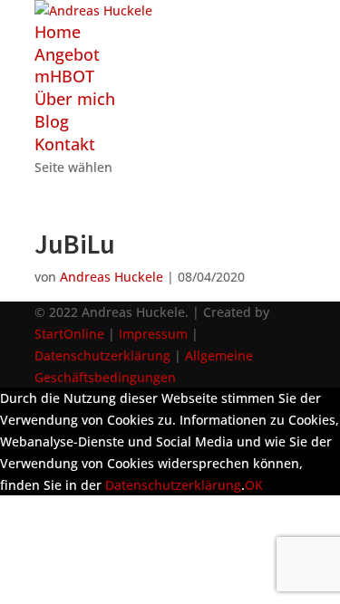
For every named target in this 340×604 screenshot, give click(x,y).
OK (254, 485)
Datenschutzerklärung (102, 355)
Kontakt (64, 144)
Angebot (67, 54)
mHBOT (64, 76)
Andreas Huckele (111, 276)
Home (57, 32)
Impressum (153, 333)
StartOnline (69, 333)
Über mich (74, 99)
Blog (51, 121)
